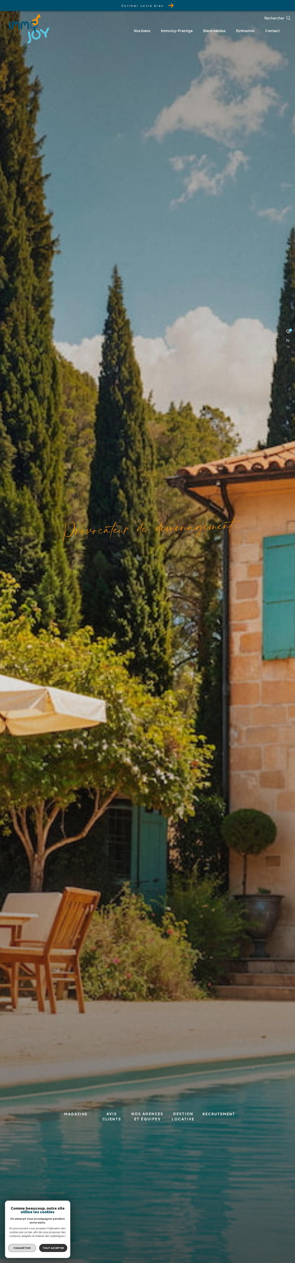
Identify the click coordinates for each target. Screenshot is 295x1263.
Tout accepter (53, 1248)
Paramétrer (22, 1248)
